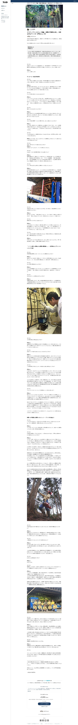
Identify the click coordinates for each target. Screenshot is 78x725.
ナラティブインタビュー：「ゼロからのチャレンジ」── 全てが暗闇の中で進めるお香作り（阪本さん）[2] (53, 723)
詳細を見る (29, 691)
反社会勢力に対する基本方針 (5, 18)
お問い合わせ (3, 20)
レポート (3, 10)
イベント (3, 8)
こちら (45, 714)
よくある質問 (3, 21)
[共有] (61, 29)
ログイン (75, 1)
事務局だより (3, 6)
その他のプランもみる (44, 706)
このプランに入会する (44, 703)
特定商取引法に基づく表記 (5, 16)
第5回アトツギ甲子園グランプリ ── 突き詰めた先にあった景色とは (36, 723)
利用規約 (2, 13)
